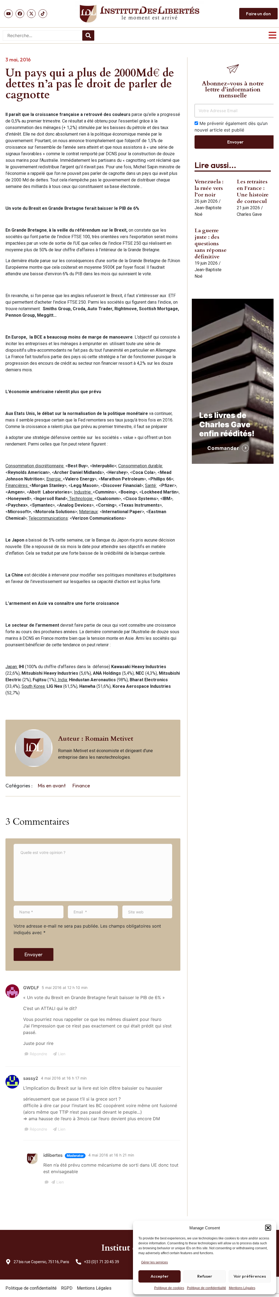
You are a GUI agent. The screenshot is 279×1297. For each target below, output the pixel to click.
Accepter (160, 1276)
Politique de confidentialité (206, 1288)
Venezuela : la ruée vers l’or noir (209, 188)
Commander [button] (223, 448)
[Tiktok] (42, 13)
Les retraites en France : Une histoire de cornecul (253, 191)
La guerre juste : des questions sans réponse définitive (211, 243)
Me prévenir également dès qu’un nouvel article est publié (231, 127)
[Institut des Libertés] (139, 13)
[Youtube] (8, 13)
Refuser (204, 1276)
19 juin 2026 (206, 263)
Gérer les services (154, 1262)
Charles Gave (249, 214)
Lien (61, 1053)
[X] (31, 13)
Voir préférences (249, 1276)
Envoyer (34, 954)
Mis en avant (52, 785)
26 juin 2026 (206, 201)
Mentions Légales (242, 1288)
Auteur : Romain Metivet (95, 738)
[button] (268, 1227)
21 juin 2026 (248, 207)
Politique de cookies (169, 1288)
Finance (81, 785)
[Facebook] (20, 13)
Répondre (38, 1053)
